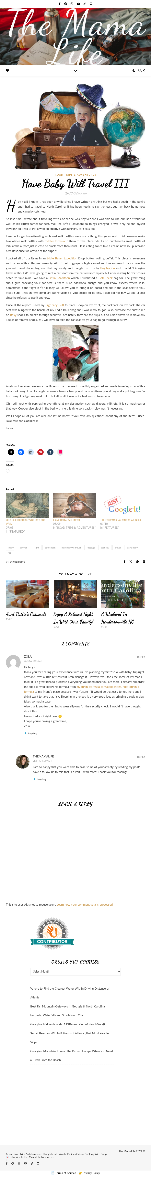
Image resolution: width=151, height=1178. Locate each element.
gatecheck (50, 548)
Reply (141, 657)
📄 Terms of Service (63, 1172)
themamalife (17, 561)
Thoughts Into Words (54, 1154)
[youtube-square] (91, 4)
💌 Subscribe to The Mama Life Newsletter (30, 1157)
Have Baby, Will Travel (66, 520)
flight (36, 548)
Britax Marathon (59, 278)
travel (118, 548)
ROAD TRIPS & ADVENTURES (75, 175)
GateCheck (106, 278)
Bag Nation (107, 268)
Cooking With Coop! (96, 1154)
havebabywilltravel (71, 548)
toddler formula (55, 241)
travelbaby (132, 548)
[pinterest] (66, 4)
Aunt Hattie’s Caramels (26, 614)
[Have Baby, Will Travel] (74, 505)
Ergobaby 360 (54, 305)
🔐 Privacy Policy (89, 1172)
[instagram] (72, 4)
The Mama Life (75, 37)
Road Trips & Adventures (27, 1154)
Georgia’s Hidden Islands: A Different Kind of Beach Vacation (69, 1024)
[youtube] (79, 4)
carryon (24, 548)
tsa (9, 553)
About (9, 1154)
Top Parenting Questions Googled (120, 520)
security (105, 548)
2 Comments (80, 193)
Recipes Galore (75, 1154)
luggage (91, 548)
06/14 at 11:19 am (42, 761)
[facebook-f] (60, 4)
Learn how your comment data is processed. (85, 904)
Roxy (13, 315)
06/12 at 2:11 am (32, 661)
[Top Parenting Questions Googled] (122, 505)
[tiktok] (85, 4)
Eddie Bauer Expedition (62, 258)
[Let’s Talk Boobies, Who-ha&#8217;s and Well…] (27, 505)
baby (11, 548)
